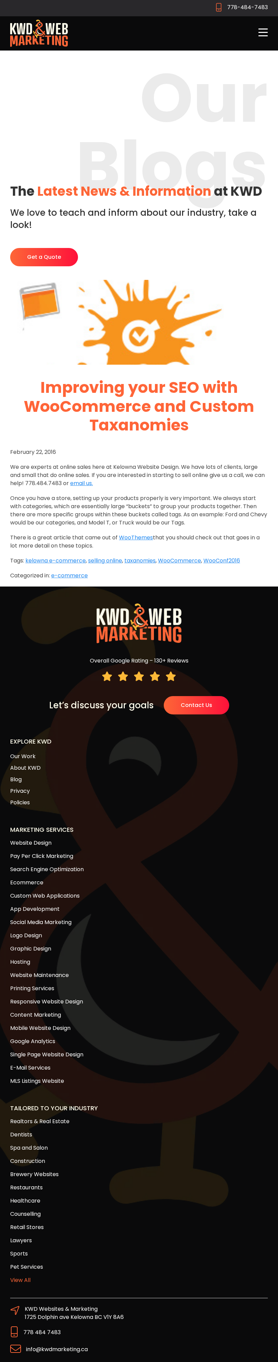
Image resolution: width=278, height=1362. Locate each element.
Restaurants (26, 1187)
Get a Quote (44, 257)
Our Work (23, 756)
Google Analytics (32, 1041)
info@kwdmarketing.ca (57, 1349)
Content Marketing (35, 1015)
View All (20, 1280)
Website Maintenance (39, 975)
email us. (81, 483)
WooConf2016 (221, 560)
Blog (16, 779)
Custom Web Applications (45, 896)
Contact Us (196, 705)
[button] (263, 33)
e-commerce (69, 575)
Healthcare (25, 1201)
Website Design (31, 843)
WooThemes (136, 537)
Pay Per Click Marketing (41, 856)
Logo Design (26, 935)
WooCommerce (179, 560)
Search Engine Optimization (47, 869)
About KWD (25, 768)
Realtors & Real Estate (40, 1121)
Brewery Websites (34, 1174)
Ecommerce (26, 882)
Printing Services (32, 988)
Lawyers (21, 1240)
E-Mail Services (30, 1068)
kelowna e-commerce (55, 560)
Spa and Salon (29, 1148)
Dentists (21, 1134)
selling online (105, 560)
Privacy (20, 791)
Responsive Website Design (46, 1001)
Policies (20, 802)
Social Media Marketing (41, 922)
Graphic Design (30, 949)
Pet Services (26, 1267)
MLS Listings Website (37, 1081)
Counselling (25, 1214)
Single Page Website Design (46, 1054)
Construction (27, 1161)
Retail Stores (27, 1227)
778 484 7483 (42, 1332)
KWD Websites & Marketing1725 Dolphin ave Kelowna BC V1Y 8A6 (74, 1313)
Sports (19, 1254)
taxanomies (140, 560)
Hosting (20, 962)
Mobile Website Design (40, 1028)
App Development (35, 909)
